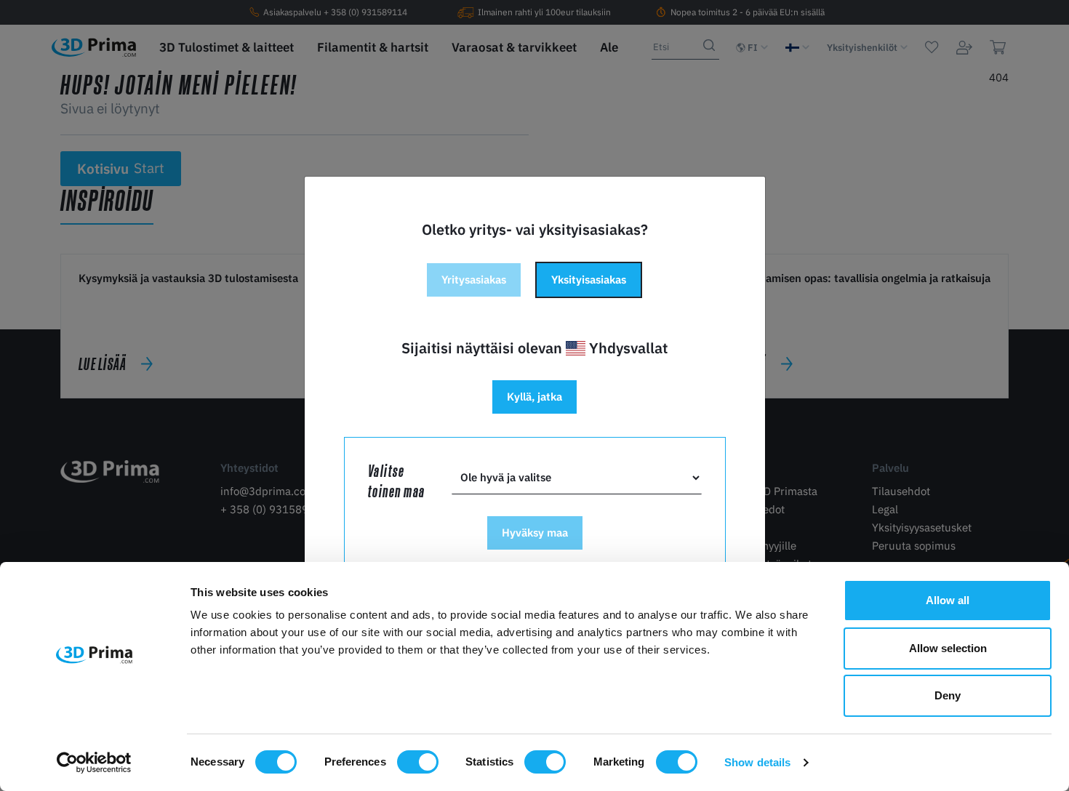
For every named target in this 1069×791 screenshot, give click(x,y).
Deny (947, 695)
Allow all (947, 600)
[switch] (418, 762)
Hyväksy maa (535, 532)
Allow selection (948, 648)
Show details (757, 762)
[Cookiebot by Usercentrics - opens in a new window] (94, 763)
